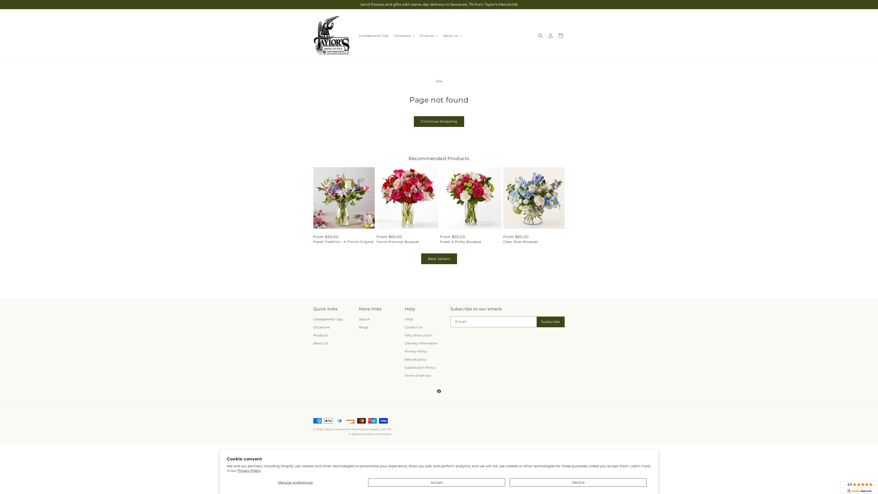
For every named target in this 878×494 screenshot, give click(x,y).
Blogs (363, 327)
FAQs (409, 319)
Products (320, 335)
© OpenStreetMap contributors (370, 434)
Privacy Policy (249, 470)
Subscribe (550, 321)
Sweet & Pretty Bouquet (460, 242)
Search (364, 319)
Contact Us (414, 327)
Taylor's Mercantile (337, 429)
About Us (320, 343)
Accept (437, 482)
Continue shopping (439, 121)
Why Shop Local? (419, 335)
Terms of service (418, 375)
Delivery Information (421, 343)
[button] (404, 35)
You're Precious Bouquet (398, 242)
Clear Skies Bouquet (520, 242)
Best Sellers (439, 259)
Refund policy (416, 359)
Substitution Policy (420, 367)
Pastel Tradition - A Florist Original (343, 242)
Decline (578, 482)
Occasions (321, 327)
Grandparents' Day (328, 319)
